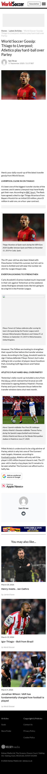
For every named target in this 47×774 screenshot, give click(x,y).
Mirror (8, 380)
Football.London (8, 457)
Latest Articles (15, 30)
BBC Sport (30, 192)
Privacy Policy (29, 731)
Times (25, 355)
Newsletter (34, 3)
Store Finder (6, 731)
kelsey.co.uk (27, 761)
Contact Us (28, 724)
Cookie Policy (29, 737)
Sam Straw (12, 61)
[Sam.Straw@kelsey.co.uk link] (23, 513)
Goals (3, 724)
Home (4, 30)
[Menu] (44, 4)
